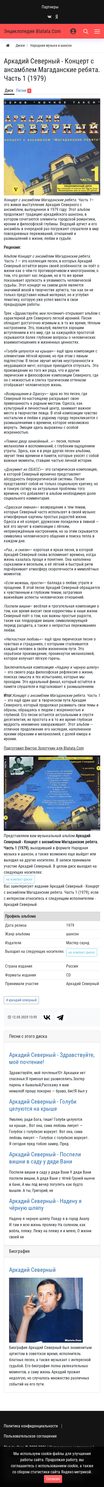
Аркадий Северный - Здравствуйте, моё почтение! (52, 1058)
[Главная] (8, 45)
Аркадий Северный (32, 1269)
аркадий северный (23, 1000)
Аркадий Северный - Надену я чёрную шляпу (45, 1204)
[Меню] (98, 31)
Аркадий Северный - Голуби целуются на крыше (42, 1105)
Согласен (53, 1479)
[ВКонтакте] (47, 1017)
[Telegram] (60, 1017)
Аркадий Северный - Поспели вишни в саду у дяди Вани (45, 1158)
